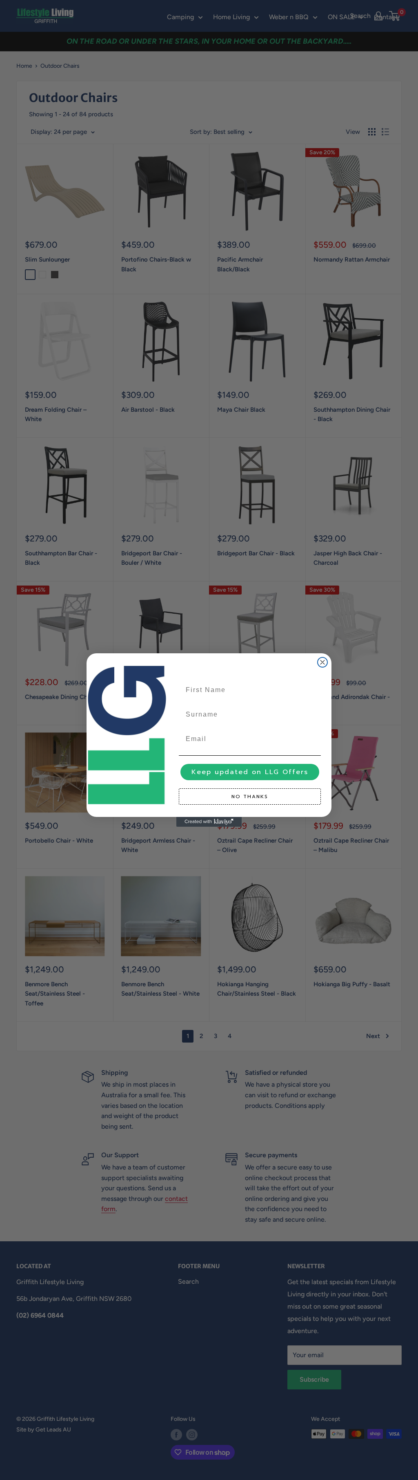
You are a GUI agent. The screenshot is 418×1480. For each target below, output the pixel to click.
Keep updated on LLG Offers (249, 772)
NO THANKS (249, 796)
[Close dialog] (322, 662)
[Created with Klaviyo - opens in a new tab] (209, 822)
